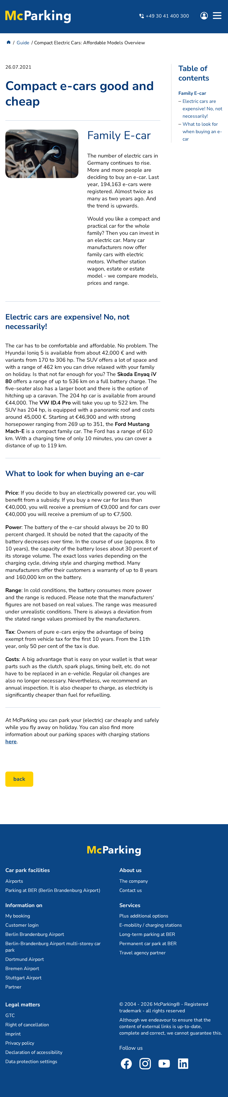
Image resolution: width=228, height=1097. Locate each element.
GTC (10, 1015)
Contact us (130, 890)
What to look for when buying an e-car (202, 131)
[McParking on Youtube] (164, 1065)
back (19, 779)
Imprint (13, 1034)
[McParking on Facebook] (126, 1065)
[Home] (8, 43)
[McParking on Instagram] (145, 1065)
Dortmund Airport (24, 959)
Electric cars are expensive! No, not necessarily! (202, 108)
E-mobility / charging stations (150, 925)
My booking (17, 916)
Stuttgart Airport (23, 978)
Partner (13, 987)
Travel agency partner (142, 953)
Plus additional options (143, 916)
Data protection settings (31, 1061)
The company (133, 881)
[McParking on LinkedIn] (183, 1065)
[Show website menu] (217, 16)
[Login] (205, 16)
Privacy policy (19, 1043)
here (11, 741)
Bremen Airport (22, 968)
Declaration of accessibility (33, 1052)
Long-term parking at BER (147, 934)
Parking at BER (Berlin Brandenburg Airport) (52, 890)
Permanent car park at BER (148, 943)
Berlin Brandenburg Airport (34, 934)
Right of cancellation (27, 1025)
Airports (14, 881)
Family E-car (192, 93)
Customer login (22, 925)
